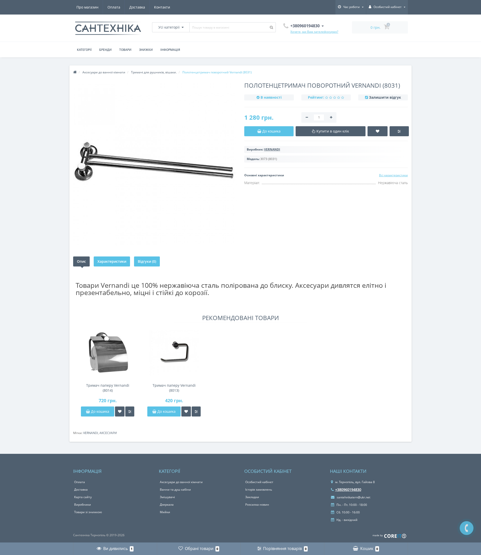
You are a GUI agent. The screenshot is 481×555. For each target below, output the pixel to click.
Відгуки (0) (147, 261)
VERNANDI (90, 433)
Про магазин (87, 7)
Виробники (82, 504)
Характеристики (111, 261)
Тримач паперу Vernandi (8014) (107, 388)
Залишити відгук (385, 97)
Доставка (137, 7)
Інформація (170, 50)
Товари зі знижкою (88, 512)
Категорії (84, 50)
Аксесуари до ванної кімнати (181, 482)
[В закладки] (120, 411)
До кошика (99, 411)
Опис (81, 261)
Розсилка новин (257, 504)
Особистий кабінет (259, 482)
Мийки (165, 512)
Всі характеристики (393, 175)
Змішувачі (167, 497)
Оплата (113, 7)
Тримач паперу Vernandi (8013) (174, 388)
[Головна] (75, 72)
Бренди (105, 50)
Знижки (146, 50)
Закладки (252, 497)
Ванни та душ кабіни (175, 489)
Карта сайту (83, 497)
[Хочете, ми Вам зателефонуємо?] (466, 528)
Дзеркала (167, 504)
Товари (125, 50)
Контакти (162, 7)
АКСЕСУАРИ (108, 433)
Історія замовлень (258, 489)
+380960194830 (348, 489)
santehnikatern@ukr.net (353, 497)
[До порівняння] (129, 411)
